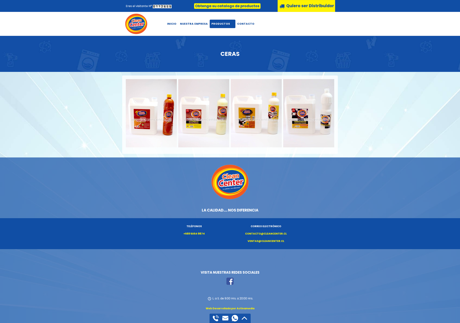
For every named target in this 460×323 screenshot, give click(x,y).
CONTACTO (245, 24)
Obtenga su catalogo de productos (227, 6)
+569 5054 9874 (194, 233)
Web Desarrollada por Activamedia (230, 308)
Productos (220, 24)
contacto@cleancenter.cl (266, 233)
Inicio (171, 24)
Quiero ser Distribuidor (310, 6)
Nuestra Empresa (194, 24)
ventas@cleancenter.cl (266, 241)
